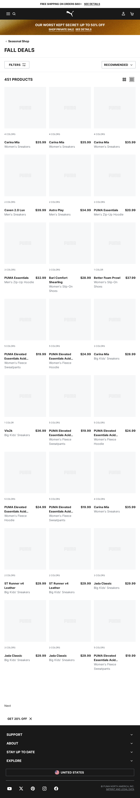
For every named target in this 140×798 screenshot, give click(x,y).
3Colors (99, 202)
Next (7, 705)
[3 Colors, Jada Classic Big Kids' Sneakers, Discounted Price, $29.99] (115, 559)
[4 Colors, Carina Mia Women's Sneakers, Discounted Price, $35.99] (25, 118)
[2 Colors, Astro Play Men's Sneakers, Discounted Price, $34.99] (70, 185)
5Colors (9, 346)
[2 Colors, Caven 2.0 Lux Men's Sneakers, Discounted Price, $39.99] (25, 185)
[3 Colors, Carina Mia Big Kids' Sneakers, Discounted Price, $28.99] (115, 330)
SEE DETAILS (92, 3)
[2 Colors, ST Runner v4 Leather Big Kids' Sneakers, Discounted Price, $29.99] (25, 561)
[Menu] (8, 13)
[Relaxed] (132, 79)
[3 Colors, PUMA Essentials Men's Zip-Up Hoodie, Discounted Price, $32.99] (25, 253)
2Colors (9, 202)
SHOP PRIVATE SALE (61, 29)
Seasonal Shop (18, 41)
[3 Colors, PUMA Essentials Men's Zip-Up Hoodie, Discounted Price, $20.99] (115, 185)
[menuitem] (9, 788)
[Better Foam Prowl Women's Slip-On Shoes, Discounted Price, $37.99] (115, 255)
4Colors (9, 134)
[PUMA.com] (70, 13)
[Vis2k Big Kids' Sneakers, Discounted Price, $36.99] (25, 406)
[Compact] (124, 79)
